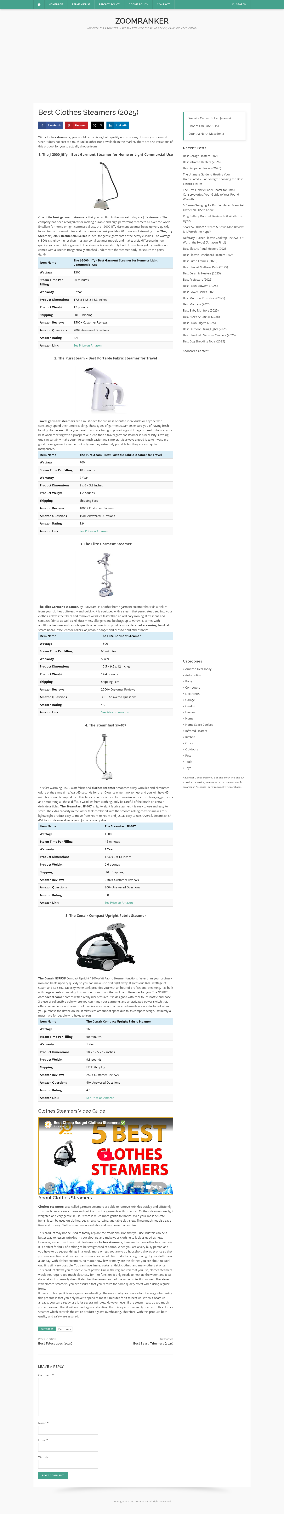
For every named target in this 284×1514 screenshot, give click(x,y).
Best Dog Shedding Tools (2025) (204, 341)
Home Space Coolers (199, 724)
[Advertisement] (142, 68)
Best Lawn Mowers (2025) (200, 286)
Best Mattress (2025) (196, 304)
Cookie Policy (138, 4)
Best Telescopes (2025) (55, 1343)
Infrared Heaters (196, 731)
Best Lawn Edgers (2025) (199, 323)
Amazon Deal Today (198, 669)
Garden (190, 706)
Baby (188, 681)
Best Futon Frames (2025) (200, 261)
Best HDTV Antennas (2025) (201, 316)
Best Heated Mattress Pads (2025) (205, 267)
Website (43, 1457)
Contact (163, 4)
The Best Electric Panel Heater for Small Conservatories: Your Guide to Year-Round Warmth (211, 194)
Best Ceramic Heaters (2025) (202, 273)
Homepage (56, 4)
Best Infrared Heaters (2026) (201, 162)
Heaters (190, 712)
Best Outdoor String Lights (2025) (205, 329)
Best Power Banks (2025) (199, 292)
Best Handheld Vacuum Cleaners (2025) (209, 335)
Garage (190, 700)
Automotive (193, 675)
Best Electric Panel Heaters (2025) (205, 248)
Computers (192, 687)
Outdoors (191, 749)
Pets (188, 755)
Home (189, 718)
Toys (188, 768)
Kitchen (190, 737)
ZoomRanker (142, 20)
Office (189, 743)
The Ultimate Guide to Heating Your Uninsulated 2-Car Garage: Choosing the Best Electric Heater (213, 179)
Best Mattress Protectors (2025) (204, 298)
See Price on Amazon (88, 345)
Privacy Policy (109, 4)
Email (43, 1440)
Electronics (64, 1329)
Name (43, 1423)
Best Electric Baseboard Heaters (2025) (208, 255)
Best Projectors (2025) (197, 279)
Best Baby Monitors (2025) (201, 310)
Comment (46, 1375)
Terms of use (81, 4)
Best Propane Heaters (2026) (202, 168)
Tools (188, 762)
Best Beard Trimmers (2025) (153, 1343)
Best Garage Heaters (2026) (201, 156)
